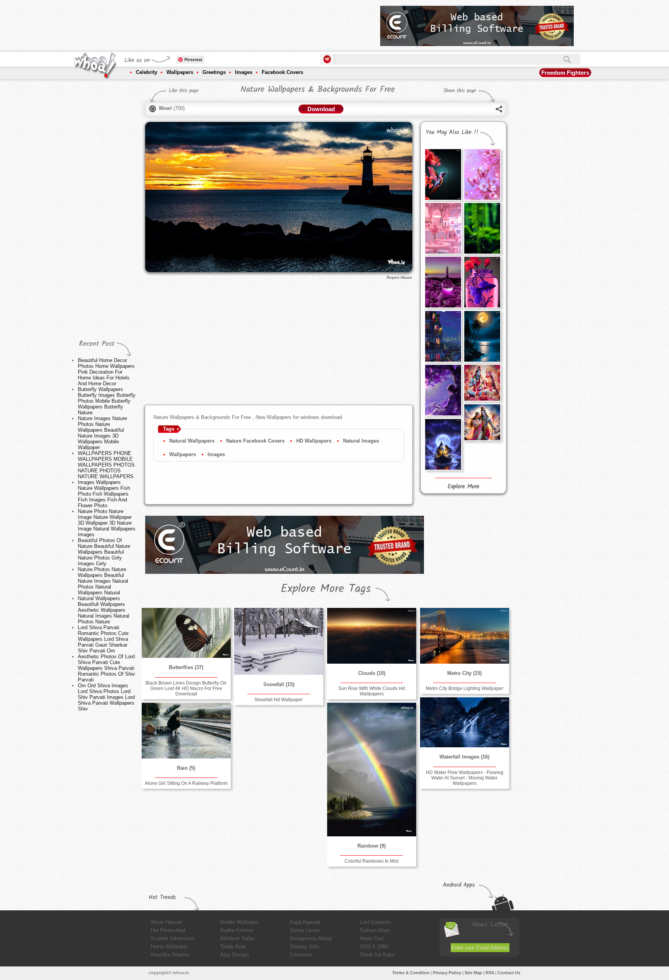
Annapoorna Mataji (311, 938)
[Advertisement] (233, 23)
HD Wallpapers (313, 441)
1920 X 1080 (374, 946)
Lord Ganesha (375, 922)
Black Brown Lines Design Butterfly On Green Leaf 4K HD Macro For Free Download (186, 688)
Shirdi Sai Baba (377, 955)
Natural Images (361, 441)
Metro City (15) (464, 673)
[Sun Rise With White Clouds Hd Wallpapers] (371, 636)
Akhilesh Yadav (237, 938)
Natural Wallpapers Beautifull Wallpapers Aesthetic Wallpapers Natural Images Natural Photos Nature (103, 610)
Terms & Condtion (410, 972)
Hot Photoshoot (168, 930)
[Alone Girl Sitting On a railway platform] (186, 731)
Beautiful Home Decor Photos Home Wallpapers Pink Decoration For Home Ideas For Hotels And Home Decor (106, 371)
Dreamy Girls (304, 946)
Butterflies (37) (186, 667)
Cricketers (301, 955)
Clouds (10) (371, 673)
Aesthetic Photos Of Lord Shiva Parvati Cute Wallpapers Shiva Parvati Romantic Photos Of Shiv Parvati (106, 668)
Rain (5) (186, 768)
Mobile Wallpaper (239, 922)
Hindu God (371, 938)
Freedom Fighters (565, 72)
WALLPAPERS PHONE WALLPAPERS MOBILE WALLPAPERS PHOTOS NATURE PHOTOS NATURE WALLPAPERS (106, 464)
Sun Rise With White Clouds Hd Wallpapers (371, 691)
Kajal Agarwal (305, 922)
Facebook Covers (282, 72)
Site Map (473, 972)
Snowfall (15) (278, 684)
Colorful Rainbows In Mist (371, 861)
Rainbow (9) (371, 846)
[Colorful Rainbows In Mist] (371, 769)
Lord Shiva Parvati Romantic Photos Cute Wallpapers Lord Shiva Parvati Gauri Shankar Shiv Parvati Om (103, 639)
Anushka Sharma (170, 955)
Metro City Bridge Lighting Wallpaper (464, 688)
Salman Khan (375, 930)
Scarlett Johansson (172, 938)
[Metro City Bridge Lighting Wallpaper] (464, 636)
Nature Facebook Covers (255, 441)
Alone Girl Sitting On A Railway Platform (186, 783)
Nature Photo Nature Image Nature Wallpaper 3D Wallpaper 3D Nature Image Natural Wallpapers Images (107, 522)
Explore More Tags (326, 589)
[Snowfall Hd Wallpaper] (278, 641)
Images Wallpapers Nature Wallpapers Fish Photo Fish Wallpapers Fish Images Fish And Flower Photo (104, 493)
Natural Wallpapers (191, 441)
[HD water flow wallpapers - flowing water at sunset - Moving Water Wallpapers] (464, 722)
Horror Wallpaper (169, 946)
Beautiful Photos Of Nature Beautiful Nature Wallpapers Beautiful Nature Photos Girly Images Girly (104, 551)
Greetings (214, 72)
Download (321, 109)
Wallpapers (179, 72)
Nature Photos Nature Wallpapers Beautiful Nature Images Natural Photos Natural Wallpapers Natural (103, 581)
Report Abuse (399, 277)
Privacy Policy (447, 972)
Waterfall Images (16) (464, 757)
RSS (489, 972)
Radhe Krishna (236, 930)
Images (243, 72)
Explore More (463, 486)
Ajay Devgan (234, 955)
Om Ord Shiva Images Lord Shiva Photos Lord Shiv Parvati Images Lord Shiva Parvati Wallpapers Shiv (106, 697)
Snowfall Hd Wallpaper (278, 699)
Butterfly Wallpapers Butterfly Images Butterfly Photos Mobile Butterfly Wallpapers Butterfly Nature (107, 400)
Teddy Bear (233, 946)
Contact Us (508, 972)
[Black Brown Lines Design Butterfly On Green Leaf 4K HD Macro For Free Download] (186, 633)
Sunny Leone (304, 930)
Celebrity (146, 72)
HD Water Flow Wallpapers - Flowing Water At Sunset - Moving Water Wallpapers (464, 778)
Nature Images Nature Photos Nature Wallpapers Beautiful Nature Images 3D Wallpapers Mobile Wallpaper (102, 432)
